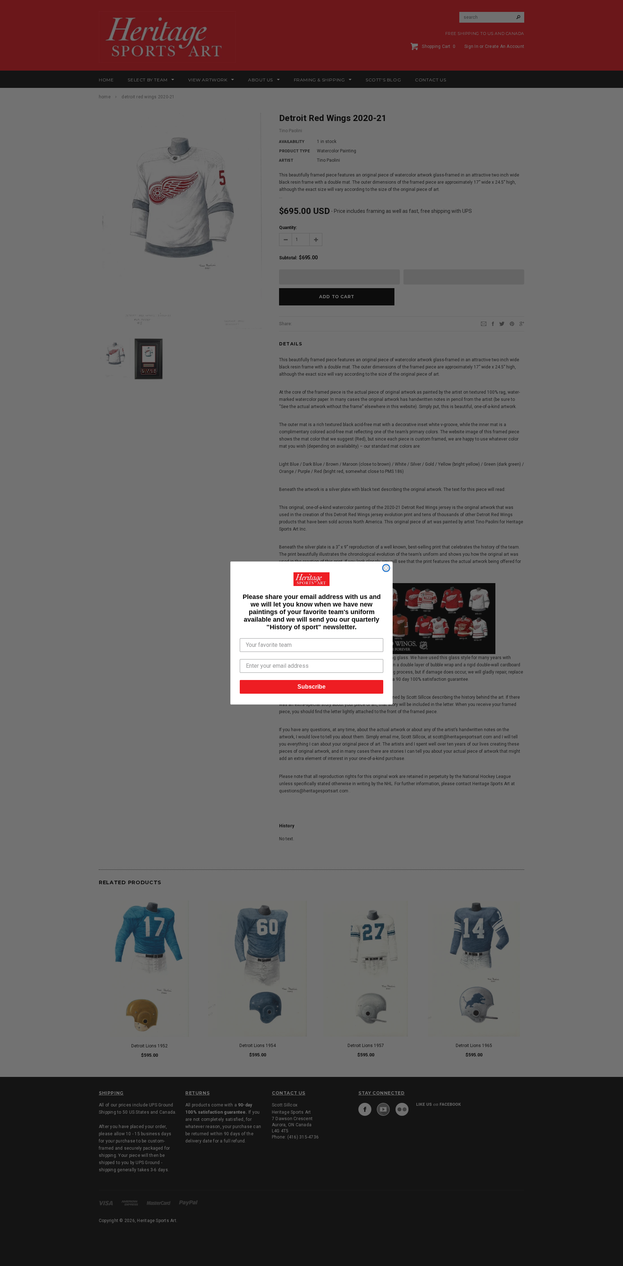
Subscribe (311, 687)
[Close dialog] (386, 568)
